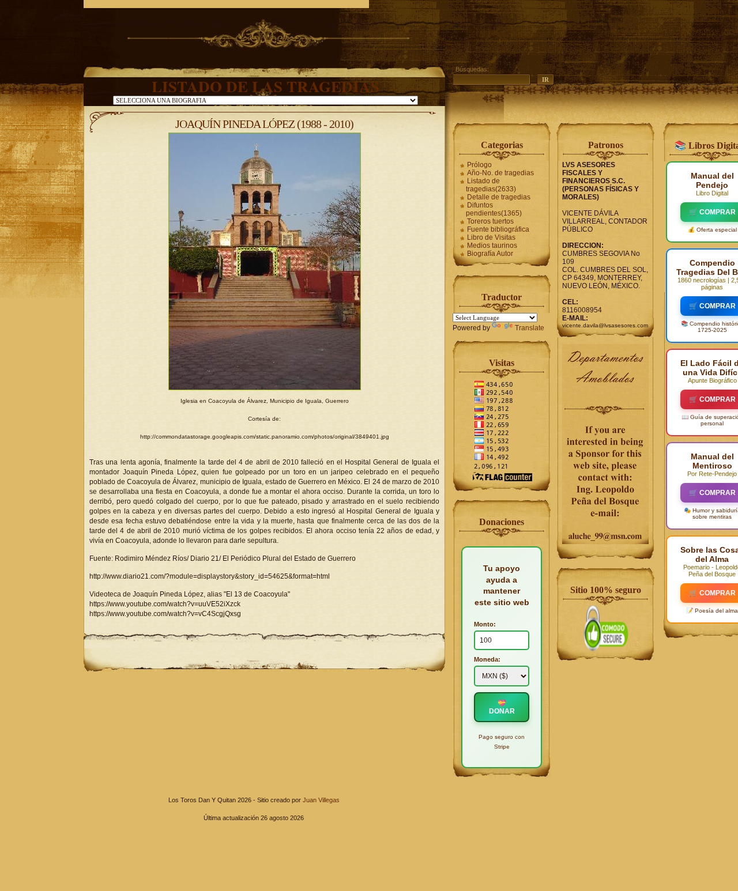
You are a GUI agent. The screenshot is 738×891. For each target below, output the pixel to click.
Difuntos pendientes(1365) (494, 209)
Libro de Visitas (491, 237)
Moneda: (487, 659)
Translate (529, 328)
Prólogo (479, 165)
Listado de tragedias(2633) (491, 185)
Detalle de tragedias (498, 197)
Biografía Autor (490, 254)
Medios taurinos (492, 245)
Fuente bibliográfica (498, 229)
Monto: (485, 624)
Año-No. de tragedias (500, 173)
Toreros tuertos (490, 221)
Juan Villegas (321, 799)
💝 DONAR (502, 707)
